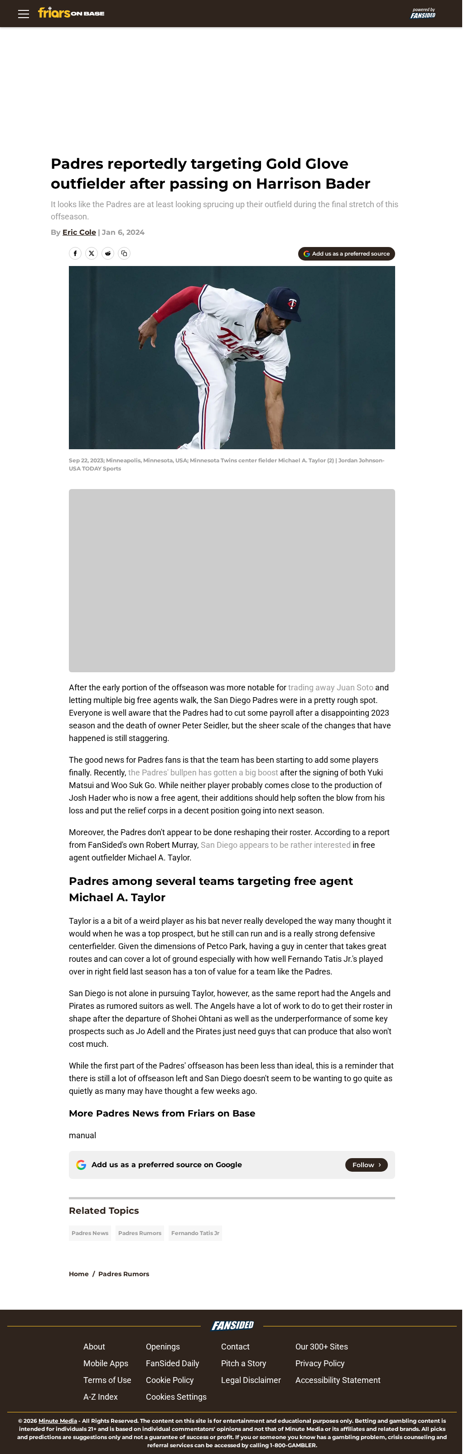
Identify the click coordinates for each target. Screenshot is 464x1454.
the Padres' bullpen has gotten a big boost (203, 772)
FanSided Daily (172, 1363)
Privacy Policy (320, 1363)
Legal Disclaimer (251, 1380)
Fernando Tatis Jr (195, 1233)
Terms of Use (107, 1380)
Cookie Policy (170, 1380)
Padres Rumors (139, 1233)
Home (79, 1274)
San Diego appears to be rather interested (276, 845)
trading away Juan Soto (330, 687)
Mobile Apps (105, 1363)
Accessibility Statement (338, 1380)
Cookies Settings (176, 1397)
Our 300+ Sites (321, 1346)
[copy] (124, 253)
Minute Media (58, 1420)
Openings (163, 1346)
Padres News (90, 1233)
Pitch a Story (243, 1363)
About (94, 1346)
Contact (235, 1346)
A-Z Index (100, 1397)
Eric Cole (79, 232)
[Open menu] (23, 13)
